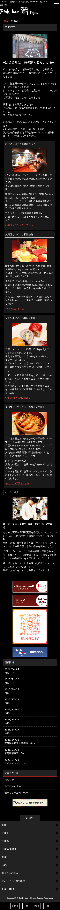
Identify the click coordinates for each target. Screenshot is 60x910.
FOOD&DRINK (8, 849)
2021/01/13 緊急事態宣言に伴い (15, 751)
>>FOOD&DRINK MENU (17, 397)
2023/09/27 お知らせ (12, 691)
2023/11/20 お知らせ (12, 681)
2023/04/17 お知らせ (12, 731)
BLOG (4, 857)
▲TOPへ (30, 818)
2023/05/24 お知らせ (12, 721)
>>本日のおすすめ (14, 308)
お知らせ (9, 779)
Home (15, 905)
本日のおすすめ (13, 786)
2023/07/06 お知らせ (12, 711)
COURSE (5, 841)
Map (37, 905)
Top (47, 905)
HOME (5, 21)
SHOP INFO (8, 889)
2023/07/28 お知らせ (12, 701)
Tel (26, 905)
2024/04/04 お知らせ (12, 671)
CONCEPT (6, 833)
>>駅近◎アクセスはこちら (19, 225)
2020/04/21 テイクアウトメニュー (16, 761)
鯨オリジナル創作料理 (16, 792)
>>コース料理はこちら (17, 483)
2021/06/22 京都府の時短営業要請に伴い (20, 741)
